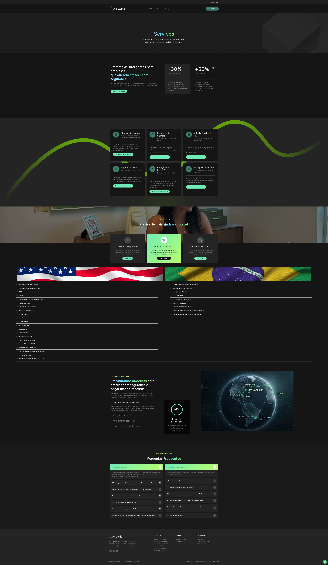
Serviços (167, 9)
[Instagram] (113, 551)
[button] (134, 402)
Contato (176, 9)
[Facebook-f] (110, 551)
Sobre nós (159, 9)
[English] (212, 2)
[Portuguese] (214, 2)
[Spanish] (217, 2)
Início (151, 9)
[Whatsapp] (117, 551)
